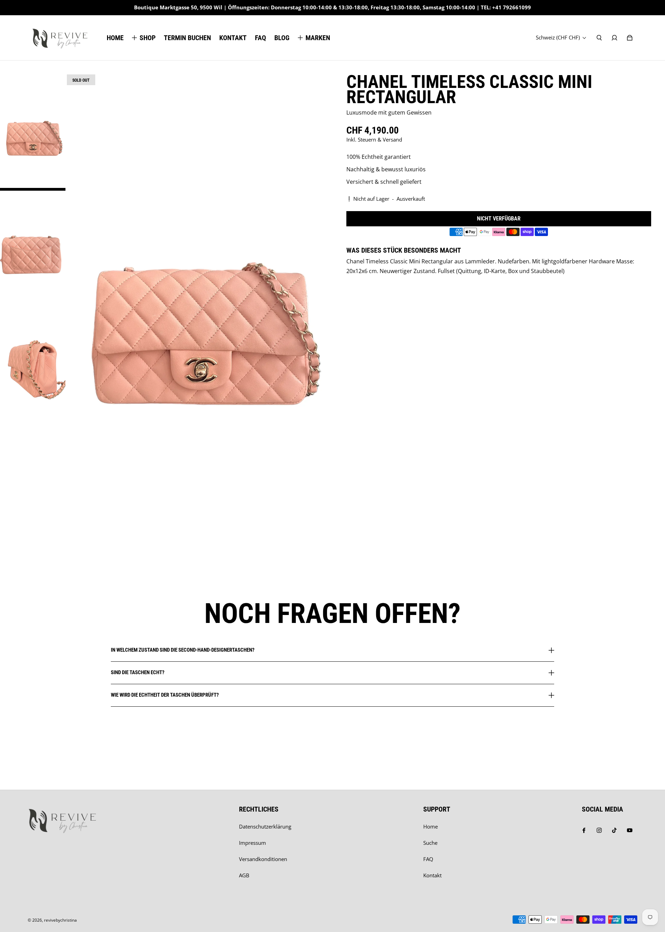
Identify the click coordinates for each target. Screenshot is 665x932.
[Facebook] (584, 830)
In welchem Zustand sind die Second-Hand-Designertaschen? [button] (183, 650)
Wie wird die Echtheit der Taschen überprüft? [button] (165, 695)
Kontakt (432, 875)
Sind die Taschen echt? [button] (138, 672)
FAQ (428, 859)
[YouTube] (629, 830)
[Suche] (599, 37)
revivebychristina (60, 920)
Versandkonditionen (263, 859)
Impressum (252, 843)
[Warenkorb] (629, 37)
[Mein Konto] (614, 37)
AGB (244, 875)
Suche (430, 843)
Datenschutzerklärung (265, 826)
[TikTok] (614, 830)
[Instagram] (599, 830)
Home (430, 826)
